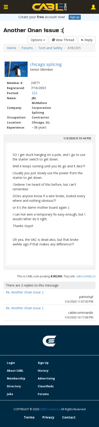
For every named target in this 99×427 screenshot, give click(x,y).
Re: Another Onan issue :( (24, 292)
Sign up (74, 17)
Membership (16, 378)
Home (11, 48)
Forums (27, 48)
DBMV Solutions (50, 409)
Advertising (46, 378)
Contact (69, 417)
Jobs (10, 394)
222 (34, 93)
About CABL (15, 371)
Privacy (48, 417)
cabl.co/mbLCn (86, 276)
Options (37, 40)
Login (11, 363)
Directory (14, 386)
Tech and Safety (50, 48)
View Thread (64, 40)
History (43, 371)
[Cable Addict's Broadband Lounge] (49, 7)
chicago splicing (46, 64)
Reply (88, 40)
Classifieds (46, 386)
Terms (29, 417)
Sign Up (43, 363)
